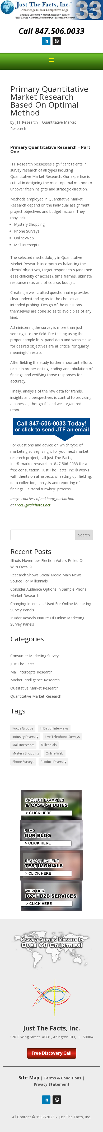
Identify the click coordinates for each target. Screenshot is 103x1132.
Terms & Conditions (62, 1077)
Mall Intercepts (23, 745)
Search (84, 534)
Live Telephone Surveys (62, 736)
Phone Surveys (23, 761)
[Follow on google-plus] (57, 41)
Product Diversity (53, 761)
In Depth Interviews (54, 728)
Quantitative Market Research (35, 696)
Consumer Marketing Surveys (35, 655)
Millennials (49, 745)
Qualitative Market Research (34, 688)
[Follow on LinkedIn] (46, 41)
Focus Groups (22, 728)
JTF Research (26, 122)
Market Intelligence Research (35, 679)
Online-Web (54, 753)
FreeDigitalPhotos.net (32, 504)
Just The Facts (22, 663)
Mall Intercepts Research (31, 672)
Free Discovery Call (52, 1053)
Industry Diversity (25, 736)
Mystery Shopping (25, 753)
